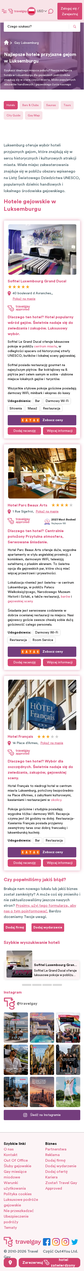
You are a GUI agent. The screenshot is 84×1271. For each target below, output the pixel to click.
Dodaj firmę (55, 1160)
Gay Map (34, 115)
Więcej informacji (60, 431)
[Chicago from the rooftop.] (16, 1092)
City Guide (13, 115)
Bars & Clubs (30, 105)
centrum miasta (45, 346)
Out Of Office (16, 1160)
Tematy (10, 1227)
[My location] (10, 1262)
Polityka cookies (18, 1194)
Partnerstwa (55, 1149)
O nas (9, 1149)
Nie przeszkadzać (19, 1211)
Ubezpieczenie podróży (16, 1219)
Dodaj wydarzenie (60, 1166)
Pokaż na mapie (24, 299)
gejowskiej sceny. (20, 601)
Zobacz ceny (52, 420)
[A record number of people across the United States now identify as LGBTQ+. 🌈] (68, 1027)
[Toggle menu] (4, 11)
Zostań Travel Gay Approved (61, 1185)
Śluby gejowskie (17, 1166)
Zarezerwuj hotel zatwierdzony (48, 1262)
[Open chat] (51, 11)
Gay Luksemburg (26, 43)
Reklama (52, 1155)
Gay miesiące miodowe (15, 1174)
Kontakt (11, 1155)
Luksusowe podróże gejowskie (21, 1202)
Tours (67, 105)
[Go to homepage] (17, 11)
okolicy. (56, 800)
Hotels (11, 105)
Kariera (51, 1177)
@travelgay (27, 1003)
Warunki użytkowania (15, 1185)
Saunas (51, 105)
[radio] (10, 287)
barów (65, 596)
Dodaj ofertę (56, 1172)
